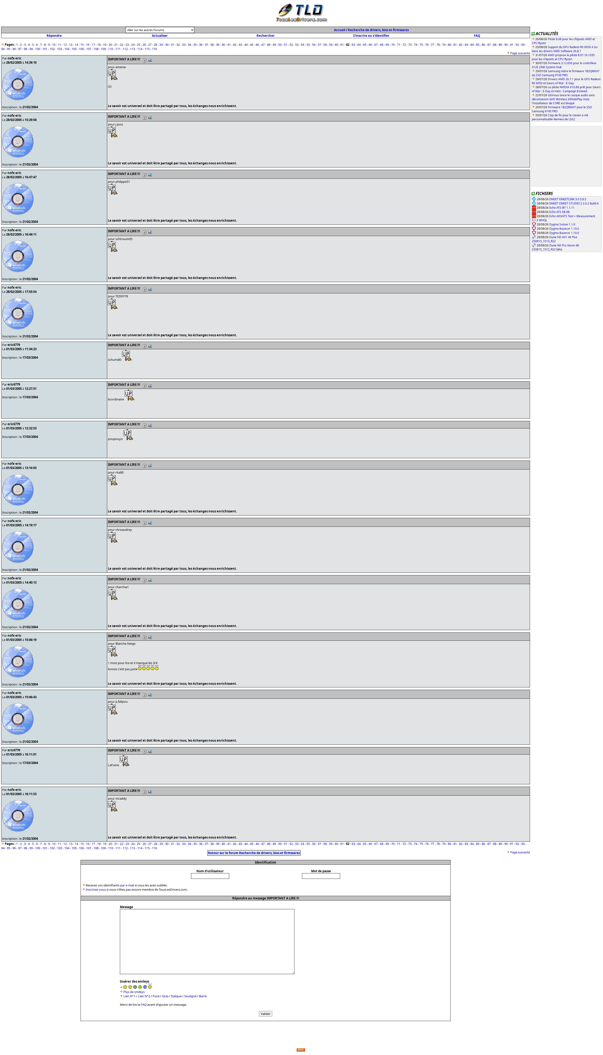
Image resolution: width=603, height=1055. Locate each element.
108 (96, 49)
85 (477, 44)
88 (494, 44)
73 (410, 44)
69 (387, 44)
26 (144, 44)
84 (472, 44)
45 (251, 44)
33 (183, 44)
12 (65, 44)
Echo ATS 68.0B (559, 212)
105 (74, 49)
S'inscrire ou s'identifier (371, 35)
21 (116, 44)
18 (99, 44)
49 (274, 44)
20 (110, 44)
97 (19, 49)
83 (466, 44)
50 (279, 44)
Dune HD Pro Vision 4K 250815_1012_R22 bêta (555, 247)
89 (500, 44)
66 (370, 44)
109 (103, 49)
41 (229, 44)
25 (138, 44)
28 (155, 44)
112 (125, 49)
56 (313, 44)
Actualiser (160, 35)
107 (88, 49)
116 (154, 49)
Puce (156, 996)
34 (189, 44)
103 (59, 49)
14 (76, 44)
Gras (165, 996)
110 (110, 49)
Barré (203, 996)
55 (308, 44)
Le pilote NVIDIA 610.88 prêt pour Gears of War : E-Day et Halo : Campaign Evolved (566, 89)
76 (426, 44)
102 (52, 49)
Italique (176, 996)
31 (172, 44)
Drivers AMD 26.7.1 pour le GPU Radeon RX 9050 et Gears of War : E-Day (566, 81)
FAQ (477, 35)
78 (438, 44)
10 (53, 44)
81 (455, 44)
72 (404, 44)
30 (166, 44)
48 (268, 44)
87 (489, 44)
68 (381, 44)
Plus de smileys (134, 992)
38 (212, 44)
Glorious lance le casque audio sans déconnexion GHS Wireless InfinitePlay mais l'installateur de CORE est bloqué (563, 99)
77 (432, 44)
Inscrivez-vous (96, 889)
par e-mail (127, 885)
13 (70, 44)
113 (132, 49)
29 (161, 44)
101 (44, 49)
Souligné (190, 996)
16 (87, 44)
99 (31, 49)
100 (37, 49)
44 (246, 44)
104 (66, 49)
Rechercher (266, 35)
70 (393, 44)
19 (104, 44)
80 (449, 44)
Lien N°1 (129, 996)
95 (8, 49)
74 (415, 44)
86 (483, 44)
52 (291, 44)
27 (149, 44)
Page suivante (520, 53)
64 (359, 44)
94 (2, 49)
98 (25, 49)
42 (234, 44)
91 (511, 44)
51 (285, 44)
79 (443, 44)
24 (132, 44)
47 (263, 44)
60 (336, 44)
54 (302, 44)
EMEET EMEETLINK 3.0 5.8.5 (567, 199)
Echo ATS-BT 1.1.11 (561, 208)
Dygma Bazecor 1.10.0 (564, 229)
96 (14, 49)
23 (127, 44)
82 (460, 44)
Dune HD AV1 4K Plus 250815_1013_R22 (554, 239)
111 (117, 49)
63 (353, 44)
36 (200, 44)
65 (364, 44)
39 (217, 44)
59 (330, 44)
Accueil (339, 30)
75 (421, 44)
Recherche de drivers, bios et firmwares (378, 30)
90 (506, 44)
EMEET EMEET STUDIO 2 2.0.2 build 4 (574, 203)
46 (257, 44)
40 (223, 44)
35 (195, 44)
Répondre (54, 35)
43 (240, 44)
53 (296, 44)
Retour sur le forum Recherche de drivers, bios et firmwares (254, 853)
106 (81, 49)
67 (376, 44)
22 (121, 44)
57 (319, 44)
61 (342, 44)
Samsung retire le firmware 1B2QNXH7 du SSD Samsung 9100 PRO (565, 73)
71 (398, 44)
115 (147, 49)
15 (82, 44)
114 (139, 49)
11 (59, 44)
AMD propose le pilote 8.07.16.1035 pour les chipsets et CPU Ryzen (563, 57)
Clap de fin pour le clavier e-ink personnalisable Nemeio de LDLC (560, 117)
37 (206, 44)
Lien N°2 (144, 996)
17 (93, 44)
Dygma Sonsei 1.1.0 (562, 224)
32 (178, 44)
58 (325, 44)
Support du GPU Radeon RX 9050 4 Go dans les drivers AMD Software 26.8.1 (565, 49)
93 (523, 44)
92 (517, 44)
